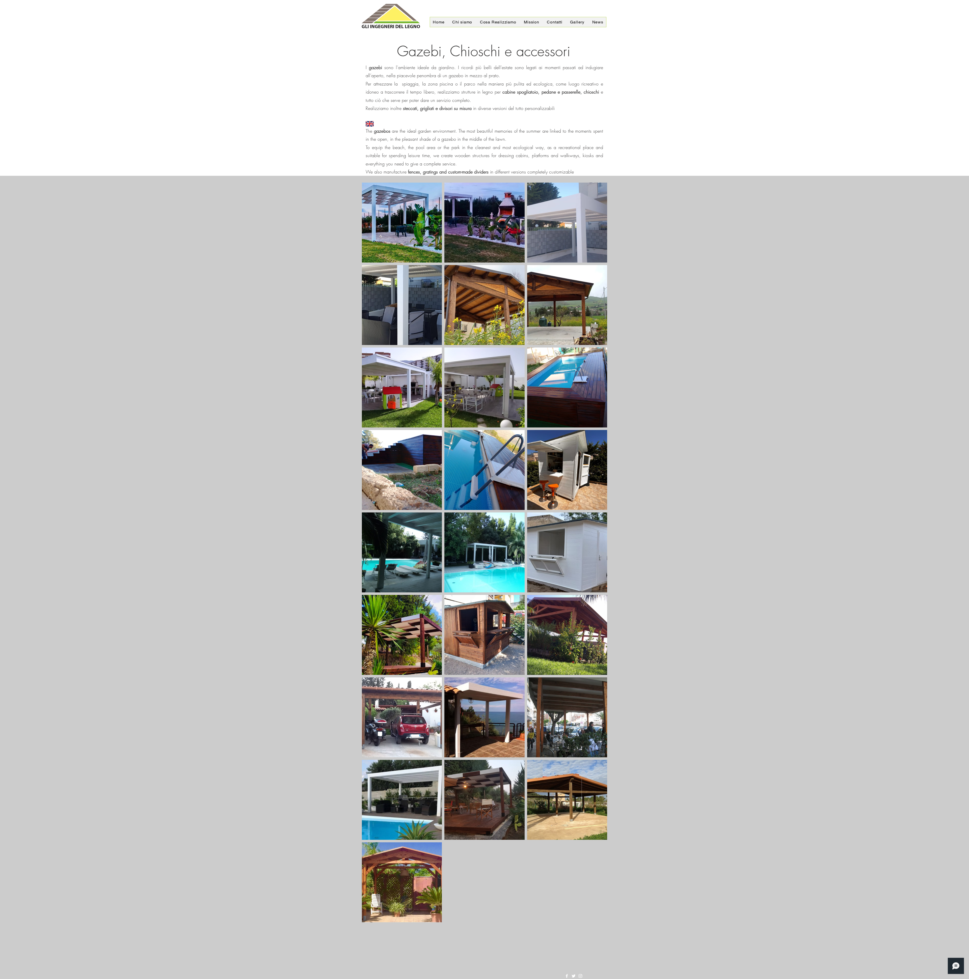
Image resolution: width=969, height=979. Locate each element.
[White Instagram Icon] (580, 975)
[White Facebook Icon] (566, 975)
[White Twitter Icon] (573, 975)
